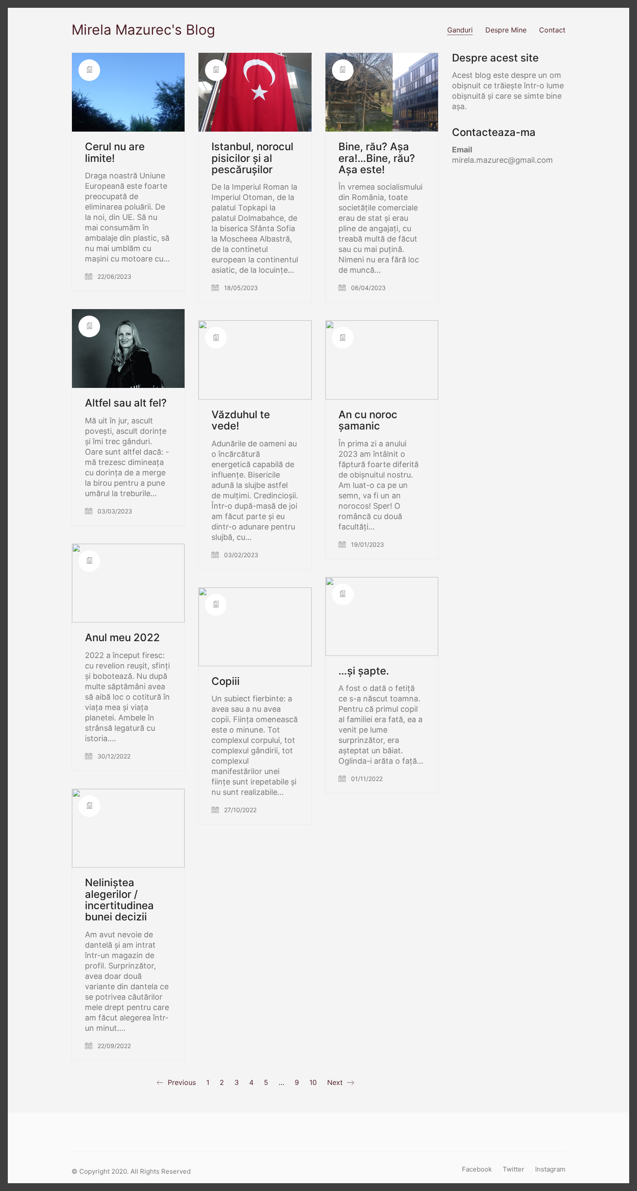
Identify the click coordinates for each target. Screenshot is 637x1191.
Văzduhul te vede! (240, 420)
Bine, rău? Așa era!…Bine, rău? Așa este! (376, 158)
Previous (181, 1082)
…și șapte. (363, 671)
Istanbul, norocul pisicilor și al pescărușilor (252, 158)
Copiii (225, 681)
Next (336, 1082)
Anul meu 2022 (122, 637)
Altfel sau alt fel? (126, 403)
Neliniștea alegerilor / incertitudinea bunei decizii (119, 900)
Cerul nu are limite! (115, 152)
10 (313, 1082)
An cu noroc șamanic (367, 420)
